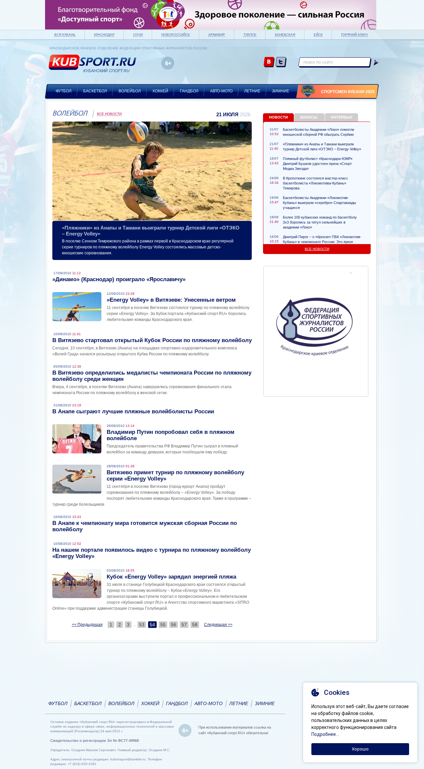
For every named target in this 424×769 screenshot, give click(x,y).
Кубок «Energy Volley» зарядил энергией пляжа (171, 577)
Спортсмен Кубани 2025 (348, 91)
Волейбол (130, 91)
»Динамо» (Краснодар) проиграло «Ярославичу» (119, 279)
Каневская (285, 34)
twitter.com (281, 62)
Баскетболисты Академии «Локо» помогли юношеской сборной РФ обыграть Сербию (318, 132)
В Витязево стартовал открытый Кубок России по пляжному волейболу (152, 340)
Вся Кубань (65, 34)
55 (163, 624)
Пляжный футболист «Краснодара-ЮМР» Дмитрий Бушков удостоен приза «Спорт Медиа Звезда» (317, 164)
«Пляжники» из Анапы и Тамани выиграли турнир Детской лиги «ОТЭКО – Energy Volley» (322, 146)
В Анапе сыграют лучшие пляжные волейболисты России (133, 411)
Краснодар (104, 34)
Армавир (216, 34)
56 (173, 624)
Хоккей (160, 91)
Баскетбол (95, 91)
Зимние (280, 91)
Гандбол (189, 91)
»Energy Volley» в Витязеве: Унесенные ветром (171, 300)
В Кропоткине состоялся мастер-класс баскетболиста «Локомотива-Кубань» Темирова (315, 183)
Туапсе (249, 34)
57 (184, 624)
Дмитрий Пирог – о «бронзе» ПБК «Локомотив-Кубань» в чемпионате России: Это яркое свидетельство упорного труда (322, 242)
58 (194, 624)
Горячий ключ (354, 34)
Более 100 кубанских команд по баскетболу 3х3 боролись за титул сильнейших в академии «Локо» (320, 222)
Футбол (64, 91)
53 (141, 624)
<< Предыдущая (87, 624)
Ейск (318, 34)
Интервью (341, 117)
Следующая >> (218, 624)
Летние (252, 91)
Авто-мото (221, 91)
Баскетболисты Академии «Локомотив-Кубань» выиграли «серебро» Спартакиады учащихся (319, 203)
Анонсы (308, 117)
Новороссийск (175, 34)
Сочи (138, 34)
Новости (278, 117)
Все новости (109, 114)
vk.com (269, 62)
